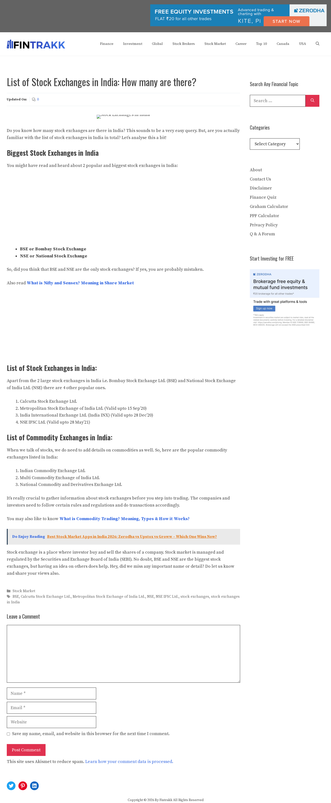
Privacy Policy (264, 225)
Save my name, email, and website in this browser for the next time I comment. (91, 734)
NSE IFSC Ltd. (167, 596)
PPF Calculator (264, 216)
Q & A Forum (262, 234)
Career (241, 43)
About (256, 170)
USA (302, 43)
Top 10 (261, 43)
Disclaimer (261, 188)
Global (157, 43)
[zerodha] (238, 25)
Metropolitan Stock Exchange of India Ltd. (109, 596)
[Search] (312, 101)
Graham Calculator (269, 206)
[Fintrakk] (36, 44)
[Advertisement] (123, 210)
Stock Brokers (184, 43)
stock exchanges (195, 596)
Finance (106, 43)
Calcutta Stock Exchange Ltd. (46, 596)
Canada (283, 43)
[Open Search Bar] (317, 44)
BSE (16, 596)
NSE (150, 596)
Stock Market (215, 43)
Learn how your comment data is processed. (129, 761)
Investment (132, 43)
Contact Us (260, 179)
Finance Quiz (263, 197)
